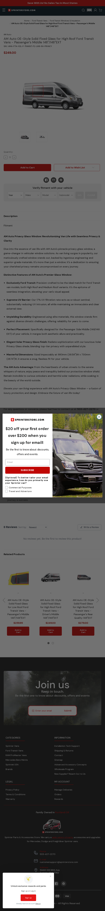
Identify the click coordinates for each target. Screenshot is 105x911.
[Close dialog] (99, 417)
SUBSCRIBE (27, 470)
